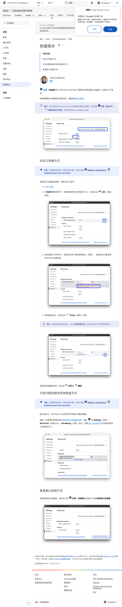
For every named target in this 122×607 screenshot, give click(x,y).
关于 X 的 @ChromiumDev (103, 579)
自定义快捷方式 (95, 423)
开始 (110, 29)
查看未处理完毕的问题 (43, 582)
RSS (94, 592)
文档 (38, 3)
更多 (49, 3)
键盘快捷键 (79, 98)
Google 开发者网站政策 (62, 559)
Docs (6, 10)
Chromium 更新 (70, 579)
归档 (65, 586)
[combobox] (76, 3)
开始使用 (18, 15)
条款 (36, 602)
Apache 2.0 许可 (109, 556)
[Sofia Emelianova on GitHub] (51, 82)
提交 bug (38, 579)
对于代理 (70, 15)
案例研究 (67, 582)
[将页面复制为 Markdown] (59, 45)
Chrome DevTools (22, 10)
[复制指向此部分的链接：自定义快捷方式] (62, 160)
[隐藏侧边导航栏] (28, 602)
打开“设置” (49, 187)
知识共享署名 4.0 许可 (72, 556)
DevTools (6, 15)
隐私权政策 (45, 602)
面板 (40, 15)
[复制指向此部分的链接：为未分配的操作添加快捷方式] (79, 393)
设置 (51, 15)
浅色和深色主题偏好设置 (71, 420)
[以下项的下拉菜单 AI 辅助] (34, 15)
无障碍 (60, 15)
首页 (41, 39)
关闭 (94, 29)
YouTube (96, 582)
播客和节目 (68, 590)
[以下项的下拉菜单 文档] (43, 2)
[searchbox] (16, 23)
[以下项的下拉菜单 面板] (45, 15)
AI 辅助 (28, 15)
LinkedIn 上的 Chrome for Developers (102, 587)
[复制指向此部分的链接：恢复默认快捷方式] (65, 490)
